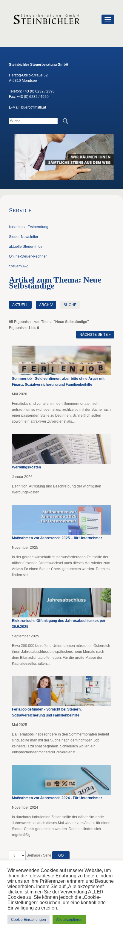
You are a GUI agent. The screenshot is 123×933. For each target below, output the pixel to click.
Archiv (46, 305)
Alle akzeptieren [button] (69, 920)
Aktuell (20, 305)
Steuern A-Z (18, 266)
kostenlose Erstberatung (28, 227)
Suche (70, 305)
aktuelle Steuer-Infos (25, 246)
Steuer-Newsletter (23, 237)
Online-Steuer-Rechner (28, 256)
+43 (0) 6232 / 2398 (39, 91)
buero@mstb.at (33, 107)
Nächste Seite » (95, 335)
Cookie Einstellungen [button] (28, 920)
